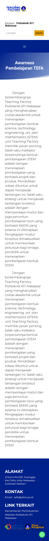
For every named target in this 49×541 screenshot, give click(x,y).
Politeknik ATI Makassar (19, 24)
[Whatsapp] (42, 535)
